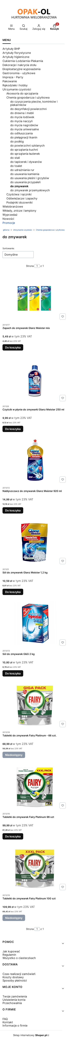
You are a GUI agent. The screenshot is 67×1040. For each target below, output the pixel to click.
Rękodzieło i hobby (15, 85)
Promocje (8, 222)
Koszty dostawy (13, 977)
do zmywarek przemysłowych (30, 190)
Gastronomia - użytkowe (18, 73)
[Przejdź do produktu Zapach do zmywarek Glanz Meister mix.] (34, 297)
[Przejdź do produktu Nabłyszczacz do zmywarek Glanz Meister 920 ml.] (34, 460)
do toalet (16, 166)
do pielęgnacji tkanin (23, 137)
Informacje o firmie (14, 1025)
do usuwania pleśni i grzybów (29, 178)
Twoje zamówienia (14, 996)
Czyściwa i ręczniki (18, 194)
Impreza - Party (12, 77)
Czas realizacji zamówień (19, 974)
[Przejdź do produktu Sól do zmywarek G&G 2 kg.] (34, 623)
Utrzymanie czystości (16, 89)
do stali (15, 157)
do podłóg (17, 141)
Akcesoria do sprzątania (22, 93)
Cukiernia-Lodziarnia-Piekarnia (22, 61)
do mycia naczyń (21, 121)
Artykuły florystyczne (16, 52)
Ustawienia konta (13, 999)
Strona (30, 265)
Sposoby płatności (14, 980)
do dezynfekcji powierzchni (28, 109)
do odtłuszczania (21, 133)
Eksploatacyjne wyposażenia (21, 69)
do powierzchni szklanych (27, 145)
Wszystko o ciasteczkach (19, 958)
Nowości (8, 218)
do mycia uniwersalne (24, 129)
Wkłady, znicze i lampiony (19, 210)
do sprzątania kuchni (24, 149)
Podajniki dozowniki (19, 202)
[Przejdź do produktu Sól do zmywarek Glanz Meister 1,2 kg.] (34, 542)
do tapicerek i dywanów (26, 161)
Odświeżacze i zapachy (21, 198)
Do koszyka (13, 347)
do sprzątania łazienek (25, 153)
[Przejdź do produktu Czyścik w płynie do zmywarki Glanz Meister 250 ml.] (34, 379)
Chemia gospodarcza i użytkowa (28, 97)
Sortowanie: (8, 248)
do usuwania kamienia (24, 174)
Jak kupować (11, 951)
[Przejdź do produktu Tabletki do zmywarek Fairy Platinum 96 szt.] (34, 786)
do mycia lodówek (22, 117)
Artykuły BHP (11, 48)
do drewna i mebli (22, 113)
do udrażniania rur (22, 170)
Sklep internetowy (30, 1035)
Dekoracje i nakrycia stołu (19, 65)
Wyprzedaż (9, 214)
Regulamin (9, 954)
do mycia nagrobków (24, 125)
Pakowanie (9, 81)
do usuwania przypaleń (25, 182)
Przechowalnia (12, 1003)
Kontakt (7, 1022)
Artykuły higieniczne (15, 56)
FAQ (5, 1019)
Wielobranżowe (12, 206)
